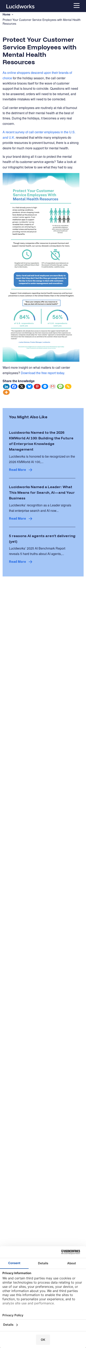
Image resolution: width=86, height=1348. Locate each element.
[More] (6, 392)
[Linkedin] (6, 386)
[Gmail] (52, 386)
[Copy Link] (68, 386)
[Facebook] (14, 386)
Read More (17, 470)
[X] (21, 386)
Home (6, 14)
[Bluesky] (29, 386)
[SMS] (60, 386)
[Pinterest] (37, 386)
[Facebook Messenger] (45, 386)
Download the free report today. (43, 373)
